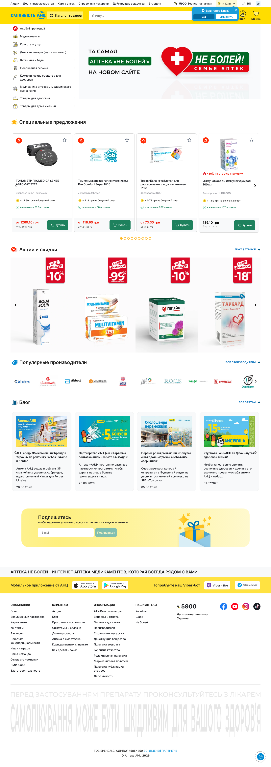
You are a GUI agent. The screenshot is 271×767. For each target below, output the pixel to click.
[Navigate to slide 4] (132, 238)
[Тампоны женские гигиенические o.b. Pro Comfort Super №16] (104, 155)
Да (204, 16)
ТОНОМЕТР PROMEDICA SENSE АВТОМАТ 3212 (37, 182)
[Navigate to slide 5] (135, 238)
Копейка (141, 611)
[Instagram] (245, 640)
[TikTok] (256, 640)
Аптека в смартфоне (66, 639)
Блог (55, 616)
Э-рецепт (155, 3)
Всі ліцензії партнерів (160, 750)
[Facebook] (223, 640)
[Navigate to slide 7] (142, 238)
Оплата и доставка (107, 622)
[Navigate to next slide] (255, 186)
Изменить (226, 16)
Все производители (241, 362)
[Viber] (217, 585)
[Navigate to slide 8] (146, 238)
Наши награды (21, 648)
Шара (139, 616)
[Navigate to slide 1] (121, 238)
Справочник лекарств (94, 3)
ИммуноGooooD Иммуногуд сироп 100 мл (227, 182)
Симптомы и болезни (66, 627)
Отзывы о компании (24, 659)
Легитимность (103, 676)
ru (249, 3)
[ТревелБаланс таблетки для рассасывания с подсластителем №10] (167, 155)
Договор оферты (63, 633)
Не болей (142, 622)
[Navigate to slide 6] (139, 238)
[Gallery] (135, 305)
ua (243, 3)
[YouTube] (234, 640)
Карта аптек (66, 3)
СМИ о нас (18, 665)
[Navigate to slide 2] (125, 238)
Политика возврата (107, 644)
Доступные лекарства (38, 3)
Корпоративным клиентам (70, 644)
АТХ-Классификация (108, 611)
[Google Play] (115, 585)
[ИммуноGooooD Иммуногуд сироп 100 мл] (229, 154)
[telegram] (247, 585)
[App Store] (85, 585)
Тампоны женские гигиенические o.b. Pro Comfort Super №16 (103, 182)
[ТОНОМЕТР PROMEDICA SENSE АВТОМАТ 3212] (42, 155)
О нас (14, 611)
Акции (15, 3)
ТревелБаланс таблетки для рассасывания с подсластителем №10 (163, 184)
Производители (104, 627)
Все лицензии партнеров (27, 616)
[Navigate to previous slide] (16, 186)
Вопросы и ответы (106, 616)
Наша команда (21, 654)
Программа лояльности (68, 622)
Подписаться (106, 532)
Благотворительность (25, 670)
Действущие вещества (129, 3)
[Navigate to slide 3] (128, 238)
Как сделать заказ (64, 650)
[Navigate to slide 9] (150, 238)
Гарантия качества (107, 650)
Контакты (17, 627)
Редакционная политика (110, 655)
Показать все (245, 249)
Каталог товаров (68, 15)
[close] (236, 9)
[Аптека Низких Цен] (29, 15)
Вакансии (17, 633)
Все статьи (247, 402)
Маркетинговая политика (111, 661)
